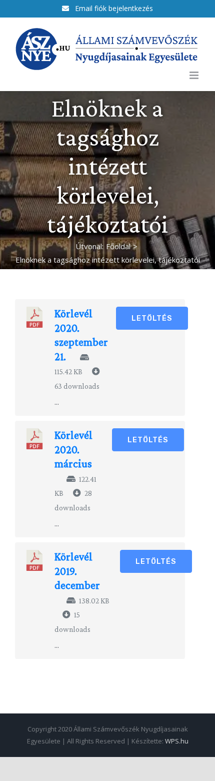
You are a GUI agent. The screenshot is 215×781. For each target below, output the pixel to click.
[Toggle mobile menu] (195, 75)
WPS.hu (176, 740)
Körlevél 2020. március (73, 449)
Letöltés (152, 318)
